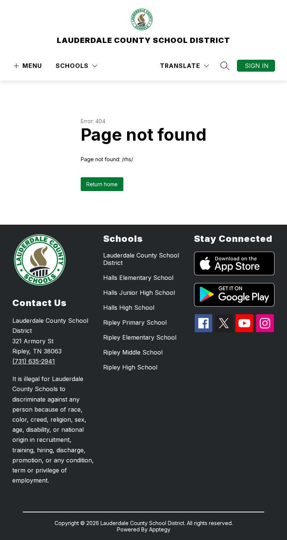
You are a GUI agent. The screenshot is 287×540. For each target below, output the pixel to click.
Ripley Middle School (133, 352)
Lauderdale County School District (141, 259)
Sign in (257, 65)
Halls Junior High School (139, 292)
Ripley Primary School (135, 322)
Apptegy (159, 529)
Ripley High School (130, 367)
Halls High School (128, 307)
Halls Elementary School (138, 277)
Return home (102, 184)
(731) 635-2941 (33, 361)
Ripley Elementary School (139, 337)
